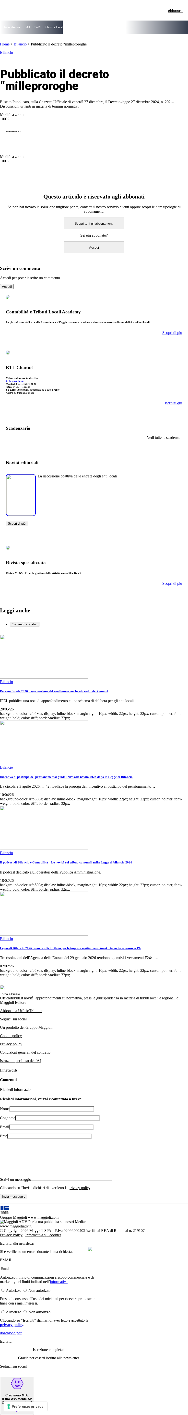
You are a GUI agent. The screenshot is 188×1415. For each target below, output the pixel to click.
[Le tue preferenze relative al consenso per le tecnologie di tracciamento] (25, 1406)
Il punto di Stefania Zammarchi (144, 27)
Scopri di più (16, 523)
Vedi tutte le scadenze (163, 437)
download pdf (11, 1333)
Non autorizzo (39, 1290)
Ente (3, 1136)
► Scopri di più (15, 380)
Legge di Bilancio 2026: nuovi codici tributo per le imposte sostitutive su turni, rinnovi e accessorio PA (70, 948)
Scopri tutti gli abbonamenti (94, 223)
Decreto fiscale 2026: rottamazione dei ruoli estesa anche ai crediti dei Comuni (54, 691)
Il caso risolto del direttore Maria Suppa (94, 27)
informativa (59, 1282)
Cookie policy (11, 1036)
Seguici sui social (13, 1019)
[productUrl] (21, 514)
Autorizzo (13, 1290)
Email (4, 1127)
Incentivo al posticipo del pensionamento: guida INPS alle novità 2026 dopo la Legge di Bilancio (66, 777)
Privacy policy (11, 1044)
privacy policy (79, 1188)
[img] (90, 1249)
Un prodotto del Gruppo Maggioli (26, 1027)
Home (5, 44)
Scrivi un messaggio (15, 1179)
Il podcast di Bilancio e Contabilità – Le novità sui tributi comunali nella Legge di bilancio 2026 (66, 862)
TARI (37, 27)
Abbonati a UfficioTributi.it (21, 1011)
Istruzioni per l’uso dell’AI (20, 1061)
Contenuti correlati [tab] (24, 624)
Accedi (94, 247)
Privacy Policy (11, 1235)
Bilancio (20, 44)
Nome (5, 1109)
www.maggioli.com (43, 1217)
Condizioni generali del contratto (25, 1052)
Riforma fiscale (55, 27)
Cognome (7, 1118)
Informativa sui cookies (43, 1235)
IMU (27, 27)
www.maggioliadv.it (15, 1226)
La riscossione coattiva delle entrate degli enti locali (77, 476)
